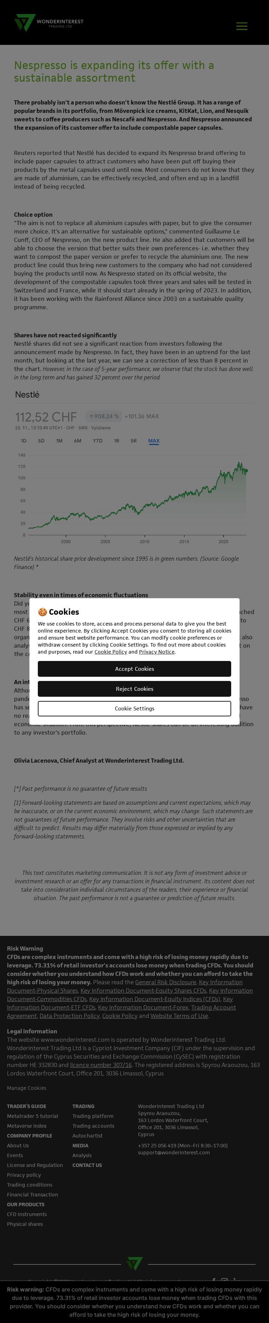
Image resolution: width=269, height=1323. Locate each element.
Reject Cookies (134, 689)
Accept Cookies (134, 669)
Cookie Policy (111, 651)
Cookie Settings (134, 708)
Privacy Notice (156, 651)
